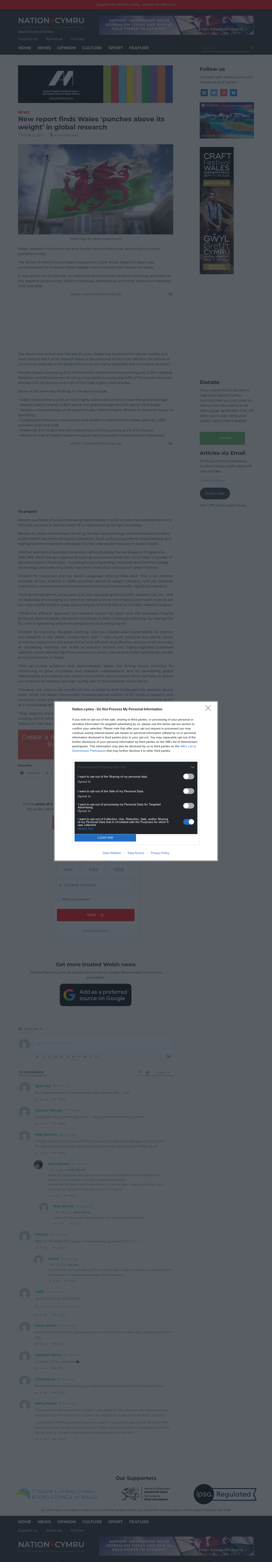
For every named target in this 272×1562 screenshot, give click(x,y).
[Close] (209, 709)
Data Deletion (112, 853)
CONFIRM (105, 837)
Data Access (136, 853)
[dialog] (136, 781)
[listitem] (136, 767)
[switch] (188, 776)
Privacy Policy (160, 853)
